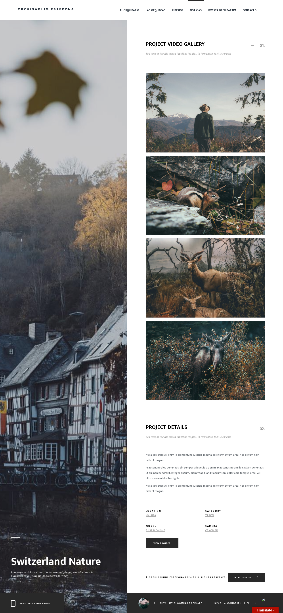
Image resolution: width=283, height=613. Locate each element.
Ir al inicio (243, 577)
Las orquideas (155, 10)
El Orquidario (129, 10)
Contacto (249, 10)
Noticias (196, 10)
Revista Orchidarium (222, 10)
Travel (209, 515)
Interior (177, 10)
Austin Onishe (155, 530)
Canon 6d (211, 530)
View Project (162, 543)
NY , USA (151, 515)
